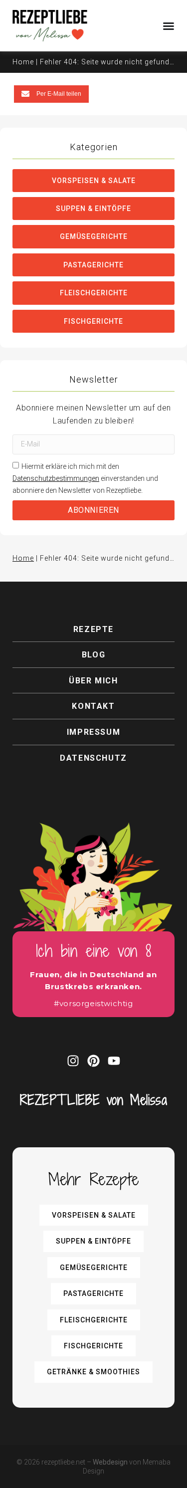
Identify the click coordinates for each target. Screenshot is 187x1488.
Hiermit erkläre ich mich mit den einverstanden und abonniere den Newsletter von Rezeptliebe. (85, 478)
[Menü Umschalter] (169, 26)
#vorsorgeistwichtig (93, 1003)
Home (23, 62)
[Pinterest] (93, 1061)
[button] (51, 94)
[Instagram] (73, 1061)
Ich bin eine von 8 (94, 950)
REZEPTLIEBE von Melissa (94, 1099)
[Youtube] (114, 1061)
